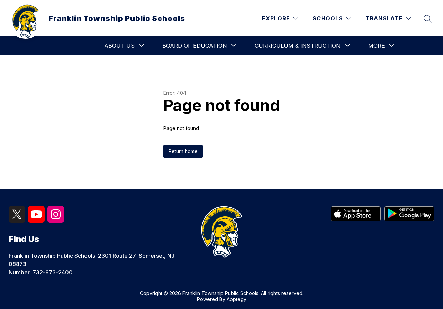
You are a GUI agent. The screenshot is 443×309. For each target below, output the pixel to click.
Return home (183, 151)
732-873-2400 (53, 272)
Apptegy (236, 299)
